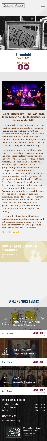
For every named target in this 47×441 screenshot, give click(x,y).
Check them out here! (13, 232)
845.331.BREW (29, 433)
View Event (39, 333)
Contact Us (27, 436)
